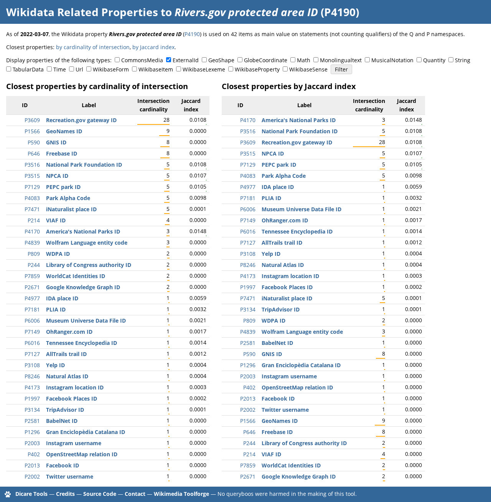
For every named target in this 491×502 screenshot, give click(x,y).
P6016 (32, 342)
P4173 (32, 387)
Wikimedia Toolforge (181, 493)
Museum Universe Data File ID (86, 320)
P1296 (32, 432)
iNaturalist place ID (71, 209)
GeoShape (221, 60)
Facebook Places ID (71, 398)
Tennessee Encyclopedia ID (81, 342)
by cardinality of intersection (93, 47)
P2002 (32, 476)
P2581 (32, 420)
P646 (34, 153)
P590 (34, 142)
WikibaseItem (155, 69)
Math (303, 60)
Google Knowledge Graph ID (83, 287)
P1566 (32, 131)
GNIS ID (56, 142)
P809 (34, 253)
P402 (34, 454)
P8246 (32, 376)
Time (59, 69)
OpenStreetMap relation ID (81, 454)
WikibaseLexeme (204, 69)
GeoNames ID (64, 131)
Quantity (434, 60)
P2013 (32, 465)
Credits (65, 493)
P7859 (32, 276)
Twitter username (69, 476)
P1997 (32, 398)
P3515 (32, 175)
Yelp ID (55, 365)
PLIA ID (56, 309)
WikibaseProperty (257, 69)
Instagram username (73, 443)
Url (79, 69)
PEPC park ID (63, 187)
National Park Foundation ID (84, 164)
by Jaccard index (153, 47)
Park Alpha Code (68, 198)
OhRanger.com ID (69, 331)
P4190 (192, 34)
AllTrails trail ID (66, 354)
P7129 (32, 187)
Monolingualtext (341, 60)
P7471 (32, 209)
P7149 (32, 331)
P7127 (32, 354)
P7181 (32, 309)
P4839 (32, 242)
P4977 (32, 298)
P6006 (32, 320)
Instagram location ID (75, 387)
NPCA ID (57, 175)
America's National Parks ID (83, 231)
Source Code (99, 493)
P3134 (32, 409)
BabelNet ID (61, 420)
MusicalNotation (392, 60)
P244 (34, 264)
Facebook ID (62, 465)
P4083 (32, 198)
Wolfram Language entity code (86, 242)
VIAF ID (56, 220)
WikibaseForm (111, 69)
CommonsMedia (142, 60)
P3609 (32, 120)
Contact (135, 493)
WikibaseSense (308, 69)
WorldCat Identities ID (75, 276)
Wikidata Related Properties (82, 12)
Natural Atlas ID (67, 376)
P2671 (32, 287)
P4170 (32, 231)
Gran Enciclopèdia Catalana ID (85, 432)
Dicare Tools (31, 493)
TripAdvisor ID (65, 409)
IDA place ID (62, 298)
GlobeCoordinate (265, 60)
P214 (34, 220)
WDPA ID (58, 253)
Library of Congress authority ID (88, 264)
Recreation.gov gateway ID (81, 120)
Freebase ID (61, 153)
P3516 (32, 164)
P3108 (32, 365)
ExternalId (186, 60)
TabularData (28, 69)
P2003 (32, 443)
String (462, 60)
